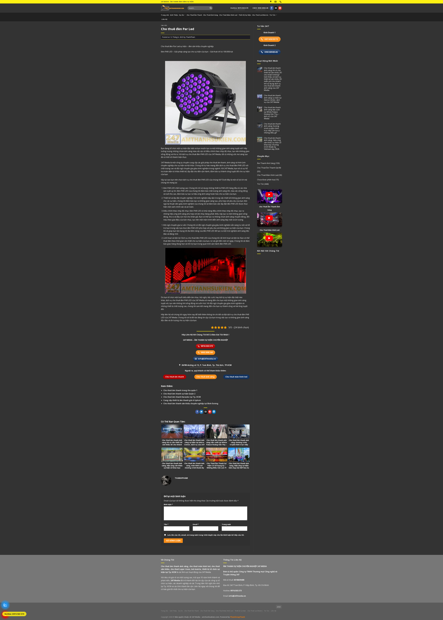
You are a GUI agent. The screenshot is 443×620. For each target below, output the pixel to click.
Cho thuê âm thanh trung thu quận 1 (180, 390)
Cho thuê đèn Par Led (170, 46)
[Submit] (211, 8)
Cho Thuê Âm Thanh (194, 15)
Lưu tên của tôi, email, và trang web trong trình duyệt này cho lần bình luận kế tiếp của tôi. (205, 535)
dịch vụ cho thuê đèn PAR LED (179, 300)
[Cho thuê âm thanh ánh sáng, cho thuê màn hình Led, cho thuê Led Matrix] (172, 8)
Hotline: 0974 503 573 (14, 614)
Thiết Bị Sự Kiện (245, 15)
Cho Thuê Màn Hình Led (228, 15)
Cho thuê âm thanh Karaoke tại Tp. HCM (182, 397)
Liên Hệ (164, 19)
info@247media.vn (237, 596)
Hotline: (232, 590)
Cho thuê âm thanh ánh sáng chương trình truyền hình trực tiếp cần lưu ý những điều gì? (272, 128)
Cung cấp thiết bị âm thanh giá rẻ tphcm (182, 400)
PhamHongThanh (237, 617)
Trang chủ (165, 15)
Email (196, 524)
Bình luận (168, 504)
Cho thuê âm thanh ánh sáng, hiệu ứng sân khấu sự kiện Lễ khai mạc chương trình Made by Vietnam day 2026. (272, 143)
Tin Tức (272, 15)
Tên (166, 524)
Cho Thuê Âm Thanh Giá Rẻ (269, 167)
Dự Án (181, 15)
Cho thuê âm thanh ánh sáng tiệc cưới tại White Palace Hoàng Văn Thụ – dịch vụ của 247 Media (272, 113)
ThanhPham (190, 37)
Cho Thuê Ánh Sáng (210, 15)
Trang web (226, 524)
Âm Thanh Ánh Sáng (266, 163)
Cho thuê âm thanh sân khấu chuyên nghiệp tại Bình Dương (190, 403)
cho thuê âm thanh (218, 162)
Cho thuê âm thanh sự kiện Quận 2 (179, 393)
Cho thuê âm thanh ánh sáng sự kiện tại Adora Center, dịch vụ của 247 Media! (272, 98)
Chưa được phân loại (266, 179)
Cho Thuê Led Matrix (260, 15)
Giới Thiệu (174, 15)
